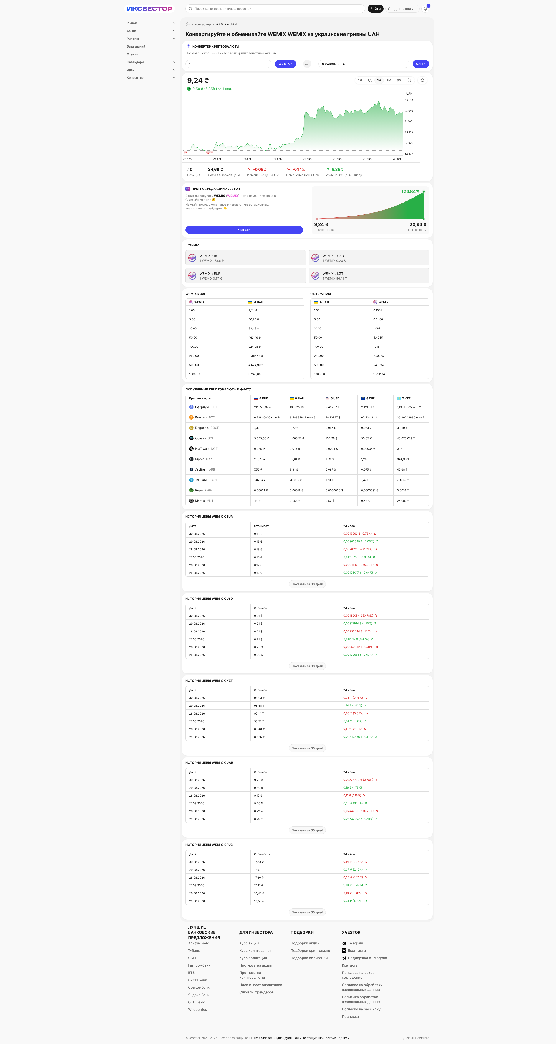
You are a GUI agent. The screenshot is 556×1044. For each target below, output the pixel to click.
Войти (375, 9)
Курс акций (249, 943)
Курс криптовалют (255, 950)
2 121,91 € (368, 407)
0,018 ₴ (295, 448)
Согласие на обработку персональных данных (362, 987)
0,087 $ (331, 469)
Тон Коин (206, 480)
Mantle (204, 500)
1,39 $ (330, 459)
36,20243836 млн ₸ (410, 417)
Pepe (203, 490)
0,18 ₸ (401, 448)
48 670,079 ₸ (406, 438)
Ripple (203, 459)
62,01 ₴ (295, 459)
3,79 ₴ (294, 428)
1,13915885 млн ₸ (409, 407)
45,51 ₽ (259, 500)
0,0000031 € (369, 490)
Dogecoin (207, 428)
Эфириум (206, 407)
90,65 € (366, 438)
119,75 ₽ (259, 459)
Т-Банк (194, 950)
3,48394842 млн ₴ (302, 417)
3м (399, 80)
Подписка (350, 1016)
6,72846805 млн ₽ (267, 417)
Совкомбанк (199, 987)
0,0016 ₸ (403, 490)
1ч (360, 80)
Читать (244, 230)
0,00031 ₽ (261, 490)
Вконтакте (357, 950)
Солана (204, 438)
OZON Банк (197, 980)
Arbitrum (205, 469)
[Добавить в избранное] (422, 80)
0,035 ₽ (259, 448)
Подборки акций (305, 943)
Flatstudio (422, 1038)
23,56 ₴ (295, 500)
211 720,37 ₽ (262, 407)
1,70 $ (329, 480)
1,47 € (365, 480)
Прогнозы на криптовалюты (252, 975)
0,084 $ (331, 428)
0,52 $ (330, 500)
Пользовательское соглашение (358, 975)
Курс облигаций (253, 958)
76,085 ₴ (296, 480)
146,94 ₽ (260, 480)
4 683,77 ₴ (297, 438)
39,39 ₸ (402, 428)
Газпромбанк (199, 965)
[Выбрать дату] (409, 80)
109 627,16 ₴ (298, 407)
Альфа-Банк (198, 943)
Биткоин (205, 417)
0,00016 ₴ (296, 490)
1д (370, 80)
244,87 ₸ (403, 500)
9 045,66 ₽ (261, 438)
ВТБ (191, 972)
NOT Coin (206, 448)
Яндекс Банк (199, 995)
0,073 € (366, 428)
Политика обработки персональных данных (361, 999)
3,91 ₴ (294, 469)
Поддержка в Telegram (367, 958)
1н (379, 80)
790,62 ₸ (403, 480)
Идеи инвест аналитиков (260, 985)
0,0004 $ (332, 448)
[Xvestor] (149, 9)
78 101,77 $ (333, 417)
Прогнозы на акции (255, 965)
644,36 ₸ (403, 459)
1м (389, 80)
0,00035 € (368, 448)
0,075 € (366, 469)
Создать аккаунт (402, 9)
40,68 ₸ (402, 469)
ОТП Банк (196, 1002)
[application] (293, 127)
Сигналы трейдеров (256, 992)
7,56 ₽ (258, 469)
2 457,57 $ (332, 407)
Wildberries (197, 1009)
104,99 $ (331, 438)
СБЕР (192, 958)
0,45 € (365, 500)
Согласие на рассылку (361, 1009)
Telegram (355, 943)
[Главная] (187, 24)
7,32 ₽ (258, 428)
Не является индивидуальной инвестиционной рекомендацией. (302, 1038)
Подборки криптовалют (311, 950)
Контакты (350, 965)
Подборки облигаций (309, 958)
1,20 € (365, 459)
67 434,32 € (369, 417)
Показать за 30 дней (307, 584)
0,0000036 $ (334, 490)
